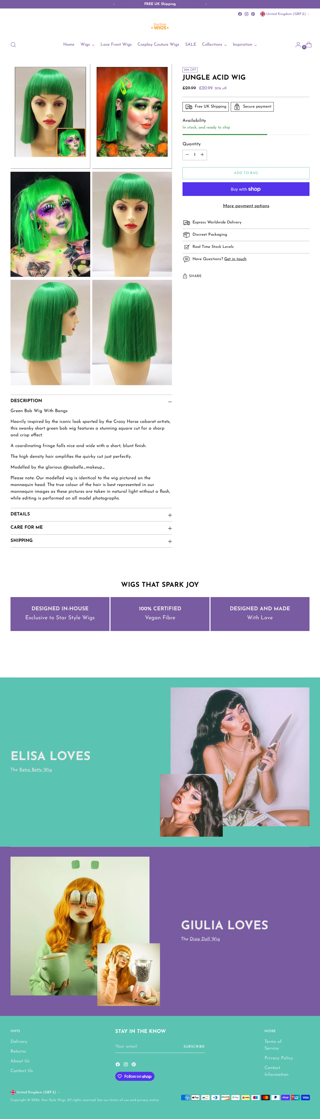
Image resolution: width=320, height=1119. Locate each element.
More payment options (246, 206)
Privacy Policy (278, 1058)
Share (195, 276)
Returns (18, 1051)
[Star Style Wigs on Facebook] (240, 14)
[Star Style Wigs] (160, 26)
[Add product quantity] (202, 155)
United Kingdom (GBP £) (286, 14)
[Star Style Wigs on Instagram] (246, 14)
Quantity (191, 144)
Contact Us (21, 1071)
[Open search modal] (13, 45)
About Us (20, 1061)
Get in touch (235, 259)
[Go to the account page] (296, 45)
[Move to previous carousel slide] (294, 660)
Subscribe (194, 1046)
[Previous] (114, 4)
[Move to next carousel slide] (305, 660)
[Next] (206, 4)
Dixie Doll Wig (205, 939)
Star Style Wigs (53, 1100)
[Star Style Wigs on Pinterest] (253, 14)
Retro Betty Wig (35, 770)
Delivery (18, 1042)
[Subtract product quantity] (187, 155)
